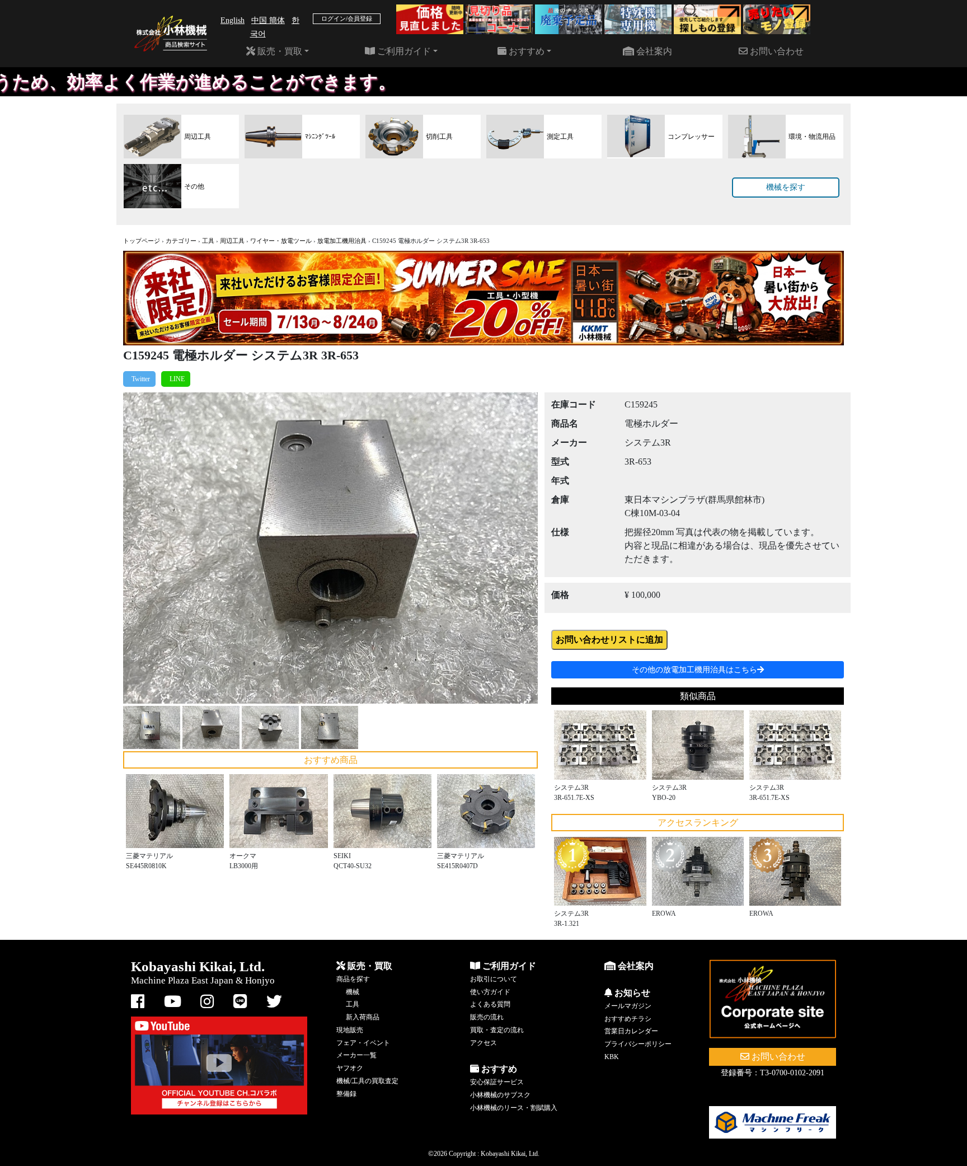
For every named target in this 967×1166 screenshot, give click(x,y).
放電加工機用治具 (342, 240)
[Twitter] (139, 379)
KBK (611, 1057)
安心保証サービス (497, 1082)
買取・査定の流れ (497, 1030)
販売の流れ (487, 1017)
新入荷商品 (362, 1017)
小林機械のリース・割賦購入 (513, 1108)
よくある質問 (490, 1004)
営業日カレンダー (631, 1031)
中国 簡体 (268, 20)
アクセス (483, 1043)
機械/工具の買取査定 (367, 1081)
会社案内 (653, 51)
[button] (154, 548)
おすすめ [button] (525, 51)
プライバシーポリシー (638, 1044)
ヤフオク (349, 1068)
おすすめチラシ (627, 1019)
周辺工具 (232, 240)
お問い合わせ (776, 51)
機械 (352, 992)
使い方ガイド (490, 992)
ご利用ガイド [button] (403, 51)
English (232, 20)
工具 (208, 240)
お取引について (493, 979)
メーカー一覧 (356, 1055)
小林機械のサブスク (500, 1095)
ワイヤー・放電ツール (281, 240)
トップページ (141, 240)
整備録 (346, 1094)
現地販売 (349, 1030)
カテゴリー (181, 240)
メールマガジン (627, 1006)
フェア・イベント (363, 1043)
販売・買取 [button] (278, 51)
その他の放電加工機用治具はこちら (694, 670)
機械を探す (785, 187)
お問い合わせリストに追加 (609, 639)
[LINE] (175, 379)
